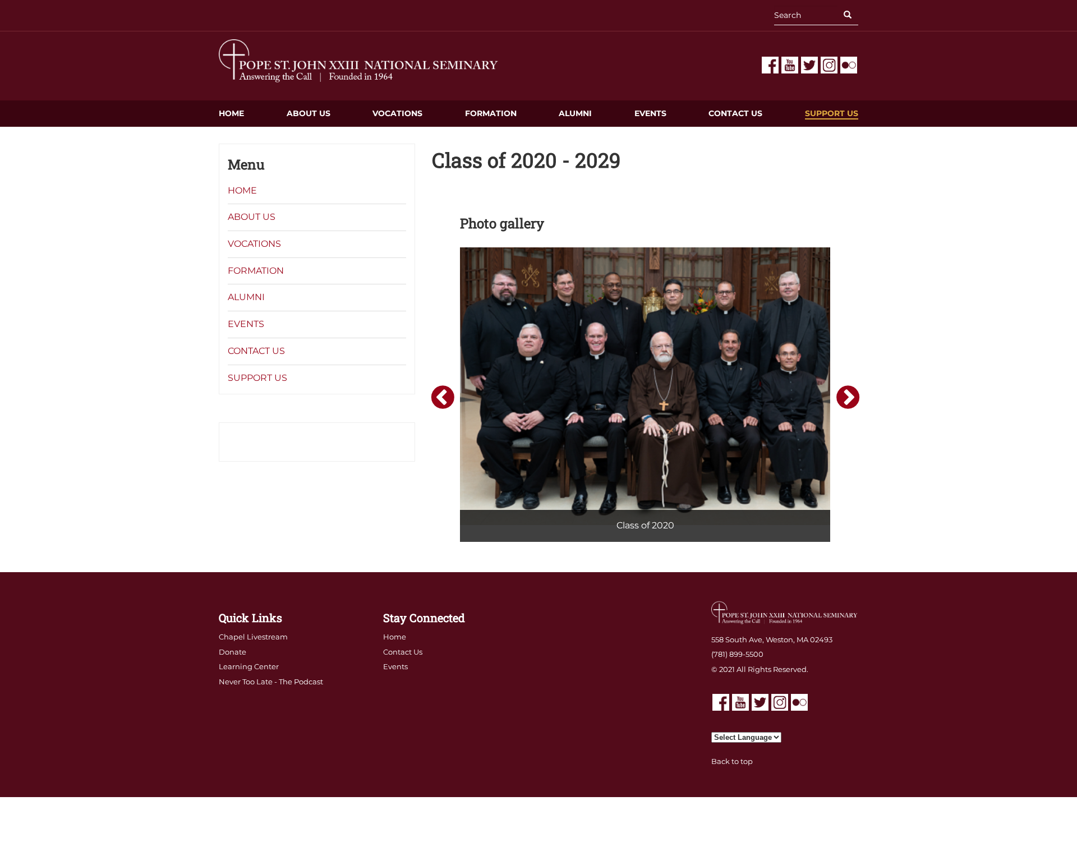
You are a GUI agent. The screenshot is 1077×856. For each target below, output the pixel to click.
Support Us (831, 113)
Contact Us (735, 113)
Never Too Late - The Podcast (271, 681)
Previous (441, 396)
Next (846, 396)
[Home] (359, 60)
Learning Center (249, 666)
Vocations (397, 113)
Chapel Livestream (253, 636)
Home (231, 113)
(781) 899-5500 (737, 654)
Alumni (575, 113)
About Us (308, 113)
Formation (491, 113)
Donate (232, 651)
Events (650, 113)
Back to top (732, 761)
